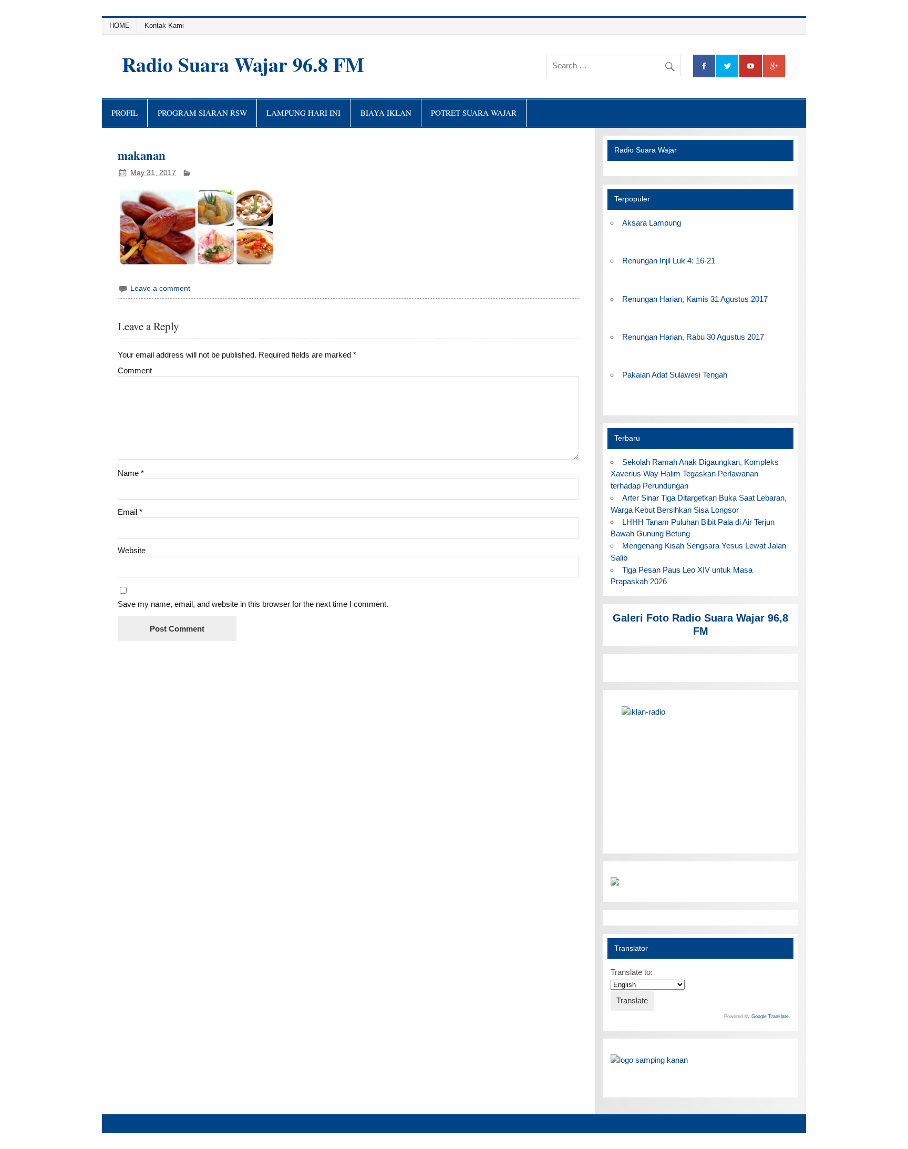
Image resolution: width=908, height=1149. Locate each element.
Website (132, 550)
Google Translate (770, 1016)
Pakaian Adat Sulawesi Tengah (674, 374)
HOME (119, 25)
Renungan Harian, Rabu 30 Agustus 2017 (693, 336)
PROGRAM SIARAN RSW (202, 112)
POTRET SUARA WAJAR (474, 112)
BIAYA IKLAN (385, 112)
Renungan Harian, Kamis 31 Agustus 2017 (695, 298)
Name (131, 473)
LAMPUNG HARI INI (303, 112)
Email (130, 512)
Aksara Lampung (651, 222)
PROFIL (124, 112)
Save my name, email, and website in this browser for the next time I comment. (253, 604)
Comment (135, 370)
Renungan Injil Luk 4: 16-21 (668, 260)
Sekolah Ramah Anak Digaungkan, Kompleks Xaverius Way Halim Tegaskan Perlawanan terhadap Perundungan (694, 474)
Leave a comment (160, 288)
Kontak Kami (164, 25)
